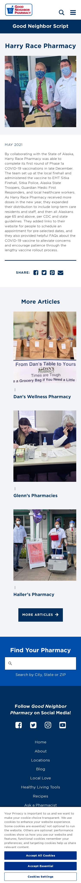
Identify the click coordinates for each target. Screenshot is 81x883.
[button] (61, 12)
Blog (40, 768)
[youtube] (62, 724)
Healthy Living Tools (40, 787)
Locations (40, 760)
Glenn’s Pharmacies (35, 495)
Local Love (40, 777)
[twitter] (33, 724)
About (41, 751)
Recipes (40, 796)
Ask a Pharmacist (40, 805)
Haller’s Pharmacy (33, 594)
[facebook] (18, 724)
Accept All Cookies (40, 855)
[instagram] (48, 724)
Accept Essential (40, 866)
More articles (37, 614)
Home (40, 741)
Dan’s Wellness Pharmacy (42, 396)
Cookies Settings (40, 876)
